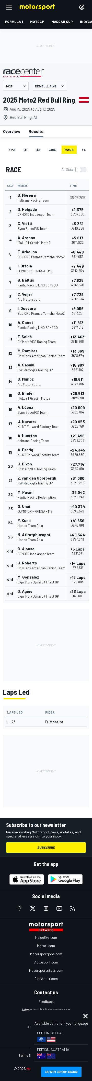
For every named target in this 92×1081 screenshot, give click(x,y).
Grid (52, 149)
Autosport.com (46, 962)
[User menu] (82, 7)
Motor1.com (46, 945)
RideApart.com (46, 978)
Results (36, 131)
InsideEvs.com (46, 937)
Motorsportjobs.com (46, 954)
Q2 (38, 149)
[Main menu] (9, 7)
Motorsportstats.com (46, 970)
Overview (11, 131)
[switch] (74, 169)
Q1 (25, 149)
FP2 (12, 149)
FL (84, 149)
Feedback (46, 1001)
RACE (69, 149)
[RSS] (72, 908)
